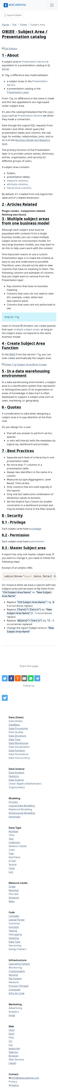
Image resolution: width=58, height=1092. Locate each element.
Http (11, 1037)
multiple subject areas (26, 329)
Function (14, 927)
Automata (14, 816)
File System (15, 978)
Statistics (14, 776)
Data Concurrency (19, 758)
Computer (15, 989)
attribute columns (17, 184)
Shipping (14, 938)
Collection (14, 842)
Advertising (15, 1008)
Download (50, 574)
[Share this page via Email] (24, 678)
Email (12, 1015)
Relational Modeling (20, 809)
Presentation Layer (18, 92)
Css (11, 1044)
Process (13, 802)
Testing (13, 930)
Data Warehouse (18, 743)
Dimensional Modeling (22, 813)
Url (10, 1041)
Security (13, 975)
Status (15, 1085)
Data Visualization (19, 746)
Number (13, 831)
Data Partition (17, 750)
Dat (14, 24)
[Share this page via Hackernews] (18, 678)
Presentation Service (34, 61)
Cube (12, 849)
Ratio (12, 901)
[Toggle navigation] (51, 5)
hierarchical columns (19, 188)
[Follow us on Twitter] (5, 698)
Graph (12, 861)
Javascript (14, 1048)
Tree (11, 853)
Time (11, 835)
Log (11, 872)
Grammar (14, 923)
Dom (11, 1033)
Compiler (14, 916)
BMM (12, 354)
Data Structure (17, 735)
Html (11, 1030)
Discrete (13, 894)
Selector (13, 1052)
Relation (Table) (18, 846)
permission (37, 541)
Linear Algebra (17, 783)
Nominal (14, 890)
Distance (14, 897)
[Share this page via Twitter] (5, 678)
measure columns (17, 180)
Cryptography (17, 971)
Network (14, 982)
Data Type (14, 739)
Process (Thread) (18, 986)
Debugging (15, 934)
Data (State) (15, 721)
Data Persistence (18, 754)
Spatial (13, 864)
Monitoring (15, 967)
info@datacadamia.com (25, 1078)
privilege (36, 528)
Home (5, 24)
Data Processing (18, 728)
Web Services (16, 1059)
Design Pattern (17, 949)
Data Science (16, 780)
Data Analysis (16, 772)
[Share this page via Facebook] (11, 678)
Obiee (23, 24)
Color (12, 868)
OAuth (12, 1063)
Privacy (13, 1081)
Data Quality (16, 732)
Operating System (19, 964)
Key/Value (14, 857)
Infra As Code (16, 993)
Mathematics (34, 783)
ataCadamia (17, 4)
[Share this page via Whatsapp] (31, 678)
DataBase (14, 724)
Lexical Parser (17, 919)
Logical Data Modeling (22, 805)
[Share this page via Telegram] (37, 678)
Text (11, 838)
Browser (14, 1056)
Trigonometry (17, 787)
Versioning (15, 945)
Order (12, 886)
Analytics (14, 1011)
